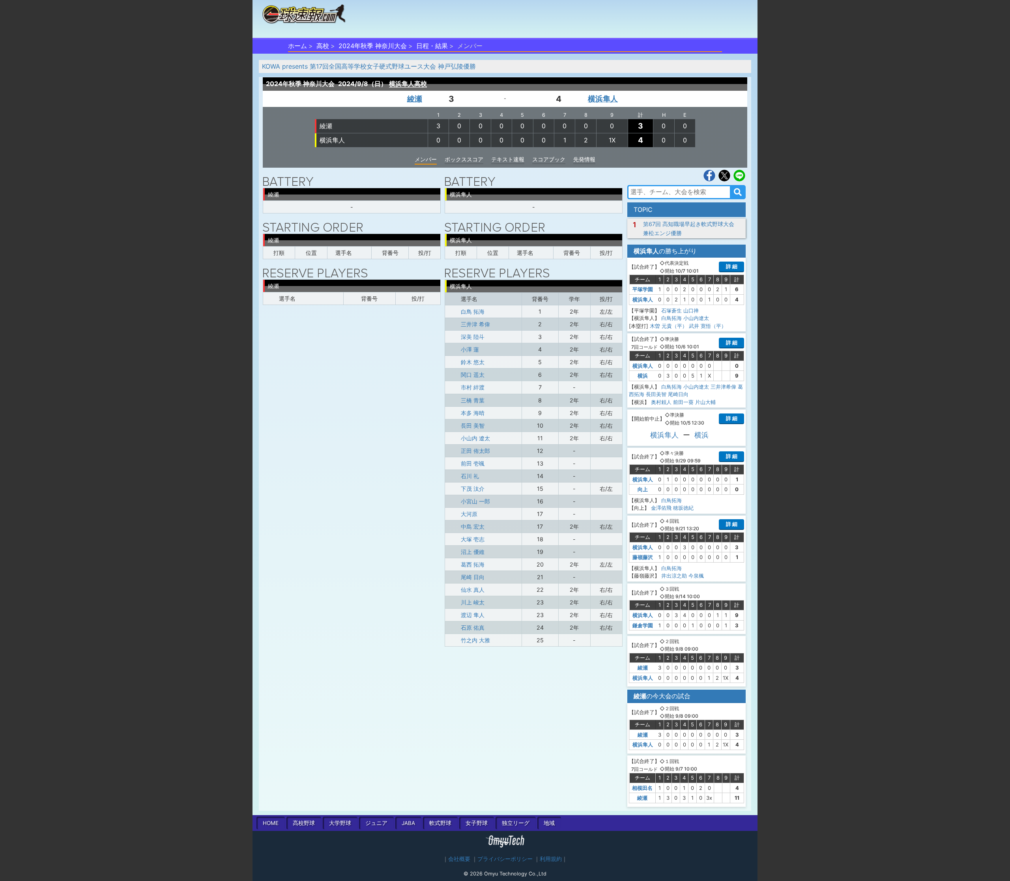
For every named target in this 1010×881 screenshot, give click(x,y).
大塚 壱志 (472, 539)
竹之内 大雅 (475, 640)
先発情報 (584, 159)
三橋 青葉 (472, 400)
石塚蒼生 (671, 310)
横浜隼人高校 (408, 84)
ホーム (297, 46)
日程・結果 (432, 46)
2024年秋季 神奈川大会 (373, 46)
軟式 (440, 823)
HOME (271, 823)
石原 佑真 (472, 627)
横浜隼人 (603, 98)
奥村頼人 (661, 402)
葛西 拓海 (472, 564)
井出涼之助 (674, 575)
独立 (515, 823)
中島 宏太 (472, 526)
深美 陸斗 (472, 336)
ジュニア (376, 823)
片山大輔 (705, 402)
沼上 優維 (472, 551)
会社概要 (459, 859)
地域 (549, 823)
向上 (643, 489)
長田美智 (656, 394)
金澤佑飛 (661, 508)
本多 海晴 (472, 413)
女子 (477, 823)
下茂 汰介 (472, 488)
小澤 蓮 (470, 349)
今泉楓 (696, 575)
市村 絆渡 (472, 387)
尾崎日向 (678, 394)
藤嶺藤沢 (642, 557)
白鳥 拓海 (472, 311)
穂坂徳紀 (683, 508)
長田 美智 (472, 425)
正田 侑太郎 (475, 450)
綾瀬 (414, 98)
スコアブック (548, 159)
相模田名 (642, 788)
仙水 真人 (472, 589)
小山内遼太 (696, 318)
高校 (322, 46)
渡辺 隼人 (472, 615)
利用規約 (551, 859)
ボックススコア (464, 159)
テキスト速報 (507, 159)
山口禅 (691, 310)
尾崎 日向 (472, 577)
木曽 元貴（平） (668, 326)
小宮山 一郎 (475, 501)
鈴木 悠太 (472, 362)
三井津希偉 (723, 386)
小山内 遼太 (475, 438)
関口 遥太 (472, 374)
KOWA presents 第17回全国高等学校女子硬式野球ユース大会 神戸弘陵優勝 (369, 66)
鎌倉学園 (642, 625)
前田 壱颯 (472, 463)
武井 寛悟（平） (707, 326)
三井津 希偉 (475, 324)
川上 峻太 (472, 602)
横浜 (643, 375)
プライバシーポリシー (505, 859)
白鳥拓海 (671, 318)
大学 (340, 823)
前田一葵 (683, 402)
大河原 (469, 514)
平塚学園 (642, 289)
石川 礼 (470, 476)
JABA (408, 823)
